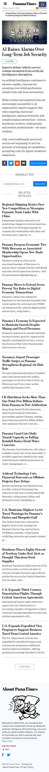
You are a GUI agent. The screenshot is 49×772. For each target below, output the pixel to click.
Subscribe (40, 183)
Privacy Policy (27, 767)
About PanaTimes (11, 767)
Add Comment (38, 163)
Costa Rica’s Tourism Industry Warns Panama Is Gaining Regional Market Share (24, 14)
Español (43, 8)
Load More (24, 666)
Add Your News (9, 746)
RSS (7, 749)
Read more (7, 741)
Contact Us (27, 764)
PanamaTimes (24, 3)
